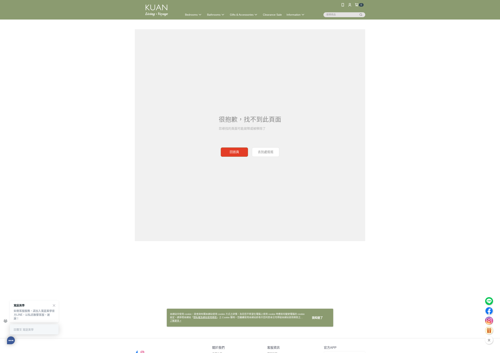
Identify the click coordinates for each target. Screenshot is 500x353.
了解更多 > (175, 320)
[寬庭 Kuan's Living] (156, 10)
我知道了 (317, 317)
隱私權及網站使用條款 (205, 317)
